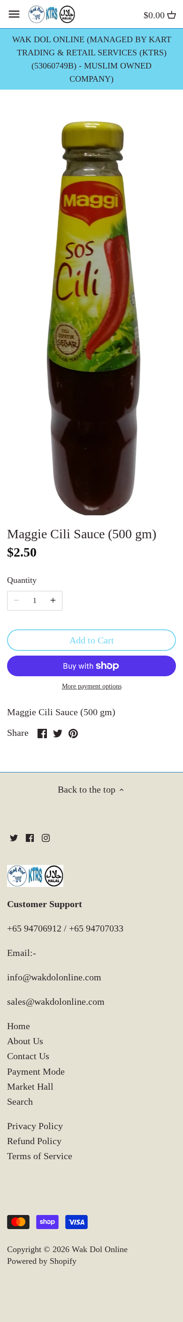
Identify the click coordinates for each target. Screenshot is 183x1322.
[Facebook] (30, 837)
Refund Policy (34, 1141)
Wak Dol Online (100, 1249)
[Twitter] (14, 837)
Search (20, 1101)
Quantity (22, 580)
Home (18, 1026)
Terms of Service (39, 1156)
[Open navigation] (14, 14)
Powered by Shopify (41, 1261)
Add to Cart (91, 640)
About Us (25, 1041)
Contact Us (28, 1056)
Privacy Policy (35, 1126)
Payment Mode (36, 1071)
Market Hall (30, 1086)
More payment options (92, 686)
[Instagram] (46, 837)
